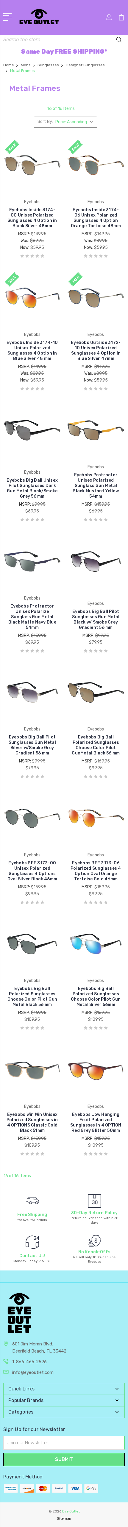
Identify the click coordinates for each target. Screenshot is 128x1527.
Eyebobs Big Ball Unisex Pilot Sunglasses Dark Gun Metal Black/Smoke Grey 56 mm (32, 488)
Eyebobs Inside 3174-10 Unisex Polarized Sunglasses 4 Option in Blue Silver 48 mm (32, 350)
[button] (64, 51)
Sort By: (45, 121)
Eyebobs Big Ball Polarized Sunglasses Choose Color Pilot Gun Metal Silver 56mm (96, 996)
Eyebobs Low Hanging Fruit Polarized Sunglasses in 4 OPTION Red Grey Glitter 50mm (95, 1122)
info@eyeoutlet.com (33, 1372)
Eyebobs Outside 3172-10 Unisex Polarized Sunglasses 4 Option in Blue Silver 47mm (96, 350)
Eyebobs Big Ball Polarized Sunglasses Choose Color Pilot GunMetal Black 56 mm (96, 745)
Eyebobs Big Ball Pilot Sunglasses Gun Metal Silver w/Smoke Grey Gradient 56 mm (32, 745)
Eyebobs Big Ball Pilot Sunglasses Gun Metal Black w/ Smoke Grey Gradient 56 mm (95, 619)
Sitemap (64, 1518)
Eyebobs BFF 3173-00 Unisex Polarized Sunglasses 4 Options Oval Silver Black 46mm (32, 871)
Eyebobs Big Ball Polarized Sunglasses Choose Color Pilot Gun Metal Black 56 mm (32, 996)
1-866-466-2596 (29, 1361)
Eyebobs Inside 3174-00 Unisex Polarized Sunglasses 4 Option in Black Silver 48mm (32, 217)
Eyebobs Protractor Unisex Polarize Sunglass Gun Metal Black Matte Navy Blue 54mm (32, 617)
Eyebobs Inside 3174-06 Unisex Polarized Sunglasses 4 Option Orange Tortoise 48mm (96, 217)
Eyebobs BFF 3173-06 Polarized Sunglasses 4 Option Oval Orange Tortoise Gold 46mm (96, 871)
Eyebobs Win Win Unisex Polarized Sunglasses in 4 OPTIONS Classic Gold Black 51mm (32, 1122)
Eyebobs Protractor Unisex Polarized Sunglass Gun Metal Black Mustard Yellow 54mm (96, 485)
